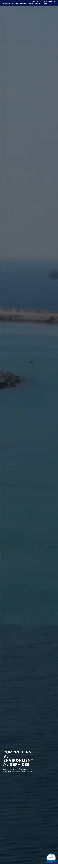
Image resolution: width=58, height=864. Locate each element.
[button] (6, 4)
